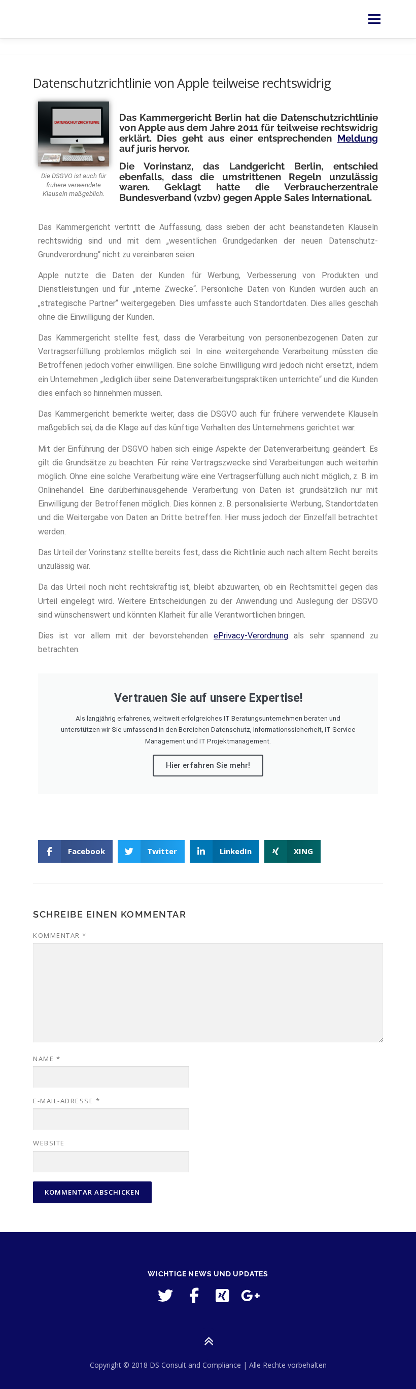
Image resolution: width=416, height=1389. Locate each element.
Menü (374, 18)
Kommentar (60, 935)
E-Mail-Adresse (66, 1100)
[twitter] (165, 1295)
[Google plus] (250, 1295)
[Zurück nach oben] (208, 1342)
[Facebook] (193, 1295)
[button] (75, 851)
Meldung (357, 138)
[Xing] (222, 1295)
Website (49, 1142)
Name (46, 1058)
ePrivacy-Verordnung (251, 635)
